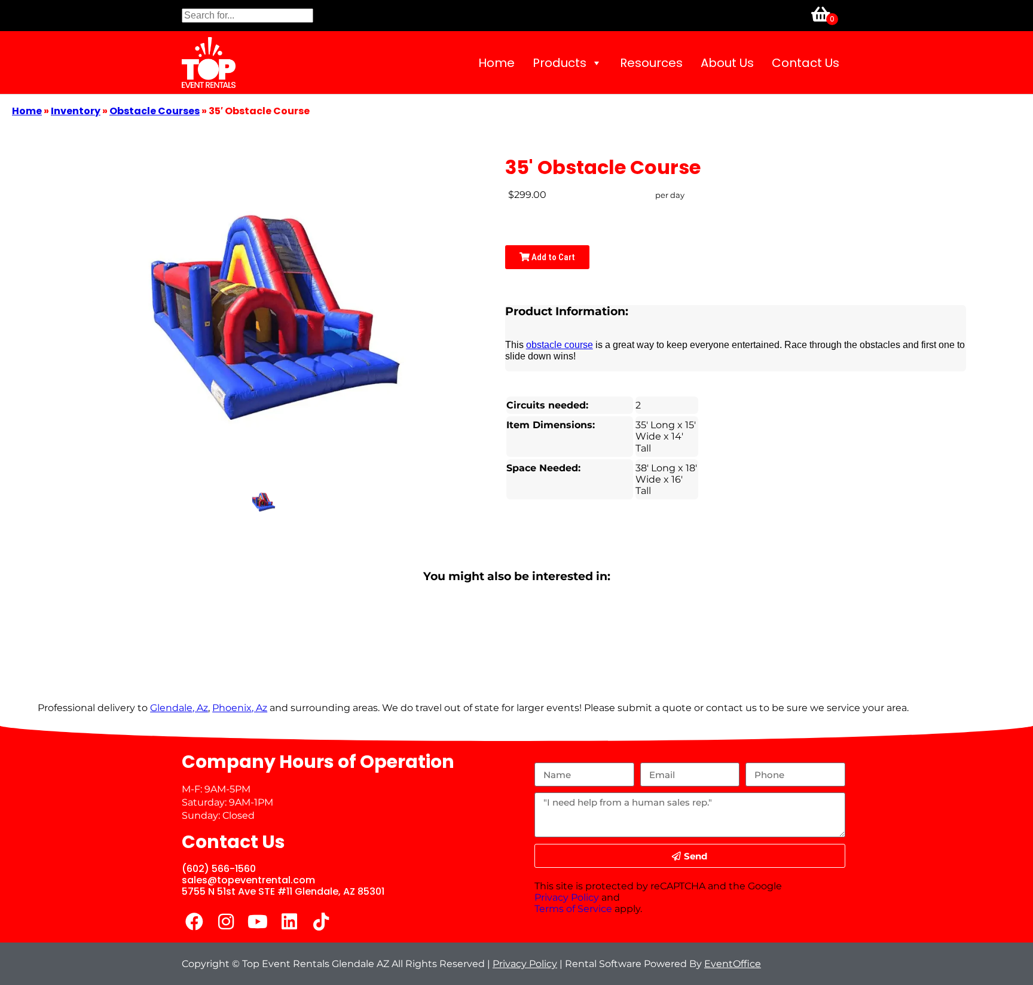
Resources (651, 62)
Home (496, 62)
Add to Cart (552, 257)
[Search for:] (247, 15)
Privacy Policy (566, 897)
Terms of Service (573, 908)
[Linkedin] (289, 921)
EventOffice (732, 963)
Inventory (75, 111)
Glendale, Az (179, 707)
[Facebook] (194, 921)
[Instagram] (226, 921)
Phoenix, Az (239, 707)
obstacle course (559, 345)
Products (559, 62)
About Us (727, 62)
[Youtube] (257, 921)
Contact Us (805, 62)
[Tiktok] (321, 921)
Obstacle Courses (154, 111)
